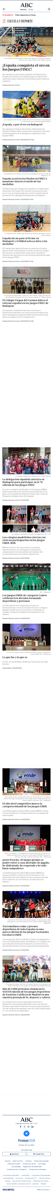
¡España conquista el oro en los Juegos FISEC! (26, 67)
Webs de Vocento (43, 1190)
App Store (15, 1154)
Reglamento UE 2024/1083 (32, 1166)
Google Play (39, 1154)
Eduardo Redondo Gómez (11, 85)
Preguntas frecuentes (40, 1181)
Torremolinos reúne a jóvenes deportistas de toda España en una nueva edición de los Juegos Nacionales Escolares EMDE (25, 930)
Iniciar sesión (49, 9)
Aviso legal (41, 1164)
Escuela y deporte (20, 21)
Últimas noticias (44, 1178)
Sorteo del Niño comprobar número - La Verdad (22, 1184)
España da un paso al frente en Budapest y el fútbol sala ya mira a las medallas (24, 241)
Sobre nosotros (18, 1161)
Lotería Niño (25, 1175)
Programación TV (31, 1178)
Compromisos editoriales (37, 1169)
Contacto (28, 1161)
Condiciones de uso (29, 1164)
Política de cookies (14, 1164)
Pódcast (43, 1184)
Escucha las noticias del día (21, 1181)
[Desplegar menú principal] (3, 9)
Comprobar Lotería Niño (11, 1175)
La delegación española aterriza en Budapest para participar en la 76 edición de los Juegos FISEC (23, 482)
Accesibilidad (16, 1166)
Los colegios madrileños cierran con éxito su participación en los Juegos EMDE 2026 (24, 540)
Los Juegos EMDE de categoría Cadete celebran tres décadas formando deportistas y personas (24, 598)
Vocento (7, 1161)
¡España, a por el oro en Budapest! (22, 124)
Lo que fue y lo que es (14, 657)
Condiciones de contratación (17, 1169)
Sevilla (30, 9)
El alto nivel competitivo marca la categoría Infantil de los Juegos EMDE (24, 805)
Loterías (7, 1181)
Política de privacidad (41, 1161)
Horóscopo (19, 1178)
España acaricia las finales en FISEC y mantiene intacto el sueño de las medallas (24, 181)
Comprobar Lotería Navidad (41, 1175)
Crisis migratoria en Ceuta (25, 15)
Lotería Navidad (8, 1178)
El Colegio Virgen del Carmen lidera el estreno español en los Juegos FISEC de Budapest (25, 303)
